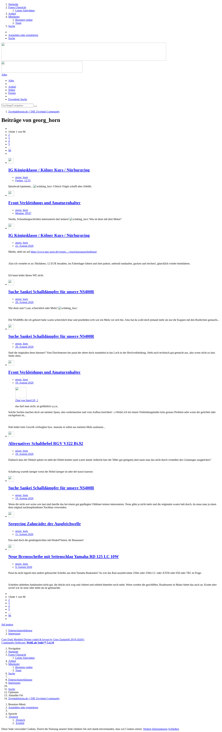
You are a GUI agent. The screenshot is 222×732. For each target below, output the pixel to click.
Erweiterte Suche (17, 99)
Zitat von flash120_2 (26, 400)
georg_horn (21, 177)
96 (9, 150)
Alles (11, 80)
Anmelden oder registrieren (23, 35)
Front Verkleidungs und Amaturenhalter (44, 202)
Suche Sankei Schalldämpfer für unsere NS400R (51, 291)
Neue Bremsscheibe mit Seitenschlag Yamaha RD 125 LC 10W (63, 556)
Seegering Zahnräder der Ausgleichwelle (44, 523)
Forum (12, 93)
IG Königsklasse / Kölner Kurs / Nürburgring (49, 170)
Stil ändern (7, 624)
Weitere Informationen (155, 728)
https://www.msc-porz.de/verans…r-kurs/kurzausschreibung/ (64, 251)
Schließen (173, 728)
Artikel (12, 86)
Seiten (11, 89)
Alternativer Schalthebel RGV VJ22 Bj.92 (45, 443)
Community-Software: (27, 642)
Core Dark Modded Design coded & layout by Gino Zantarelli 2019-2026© (42, 639)
